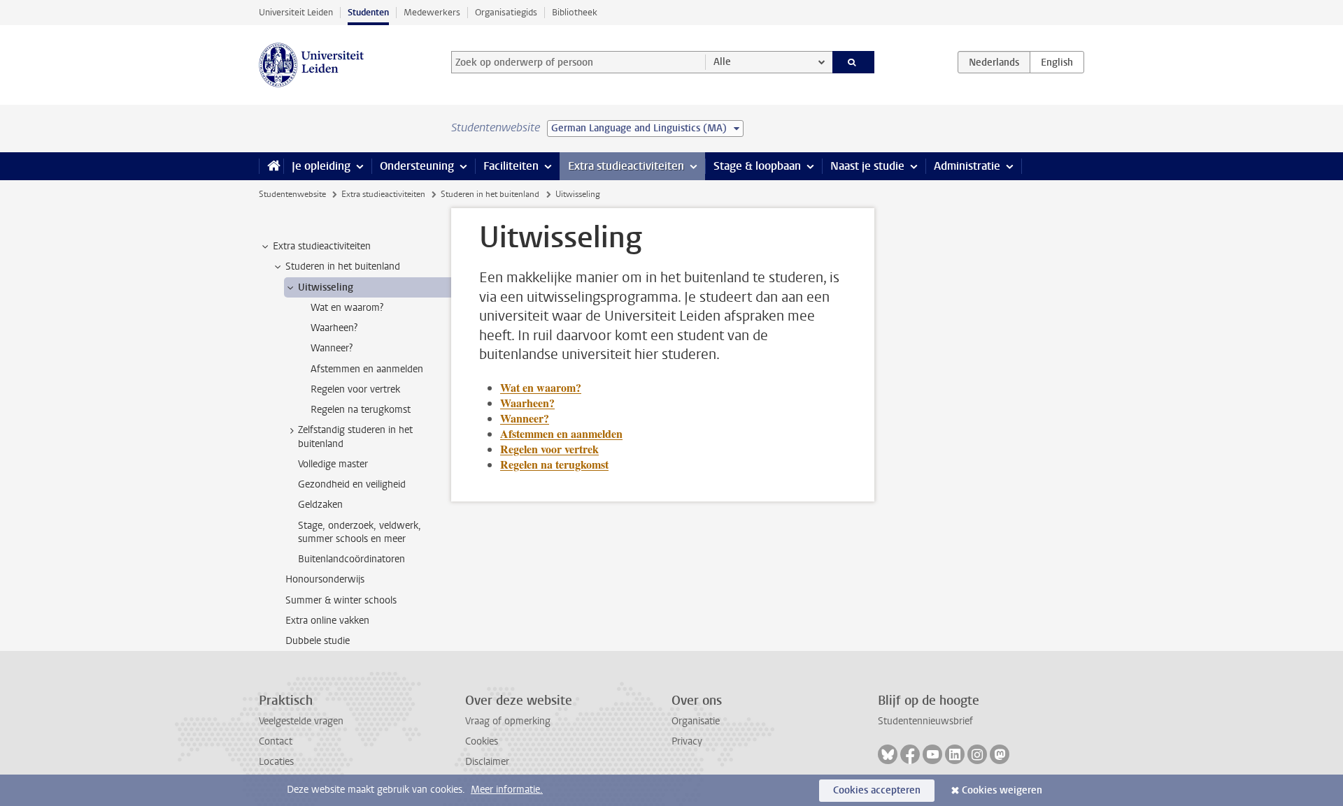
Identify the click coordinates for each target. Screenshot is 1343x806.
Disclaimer (487, 761)
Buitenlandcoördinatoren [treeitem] (351, 559)
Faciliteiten (511, 166)
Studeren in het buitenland (490, 194)
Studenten (368, 12)
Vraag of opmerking (507, 721)
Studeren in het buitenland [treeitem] (342, 266)
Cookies (481, 741)
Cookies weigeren (1002, 790)
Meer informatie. (507, 789)
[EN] (1057, 62)
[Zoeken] (853, 62)
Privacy (687, 741)
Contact (275, 741)
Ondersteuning (417, 166)
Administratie (967, 166)
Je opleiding (321, 166)
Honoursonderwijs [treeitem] (324, 579)
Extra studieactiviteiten (626, 166)
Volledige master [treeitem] (333, 464)
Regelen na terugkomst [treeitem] (361, 409)
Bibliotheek (574, 12)
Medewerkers (432, 12)
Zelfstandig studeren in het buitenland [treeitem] (355, 436)
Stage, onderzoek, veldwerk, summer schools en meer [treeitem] (359, 532)
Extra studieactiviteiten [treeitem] (322, 246)
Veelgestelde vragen (301, 721)
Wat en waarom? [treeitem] (347, 307)
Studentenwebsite (292, 194)
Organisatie (696, 721)
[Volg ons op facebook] (910, 754)
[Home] (271, 166)
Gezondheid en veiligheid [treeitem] (352, 484)
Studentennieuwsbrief (925, 721)
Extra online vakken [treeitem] (327, 620)
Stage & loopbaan (757, 166)
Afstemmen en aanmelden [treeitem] (367, 369)
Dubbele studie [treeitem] (317, 640)
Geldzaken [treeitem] (320, 504)
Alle (722, 61)
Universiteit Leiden (296, 12)
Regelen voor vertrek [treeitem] (355, 389)
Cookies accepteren (877, 790)
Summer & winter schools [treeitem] (341, 600)
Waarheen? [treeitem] (334, 328)
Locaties (276, 761)
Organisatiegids (506, 12)
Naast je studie (867, 166)
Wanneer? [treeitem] (332, 348)
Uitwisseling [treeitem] (325, 287)
